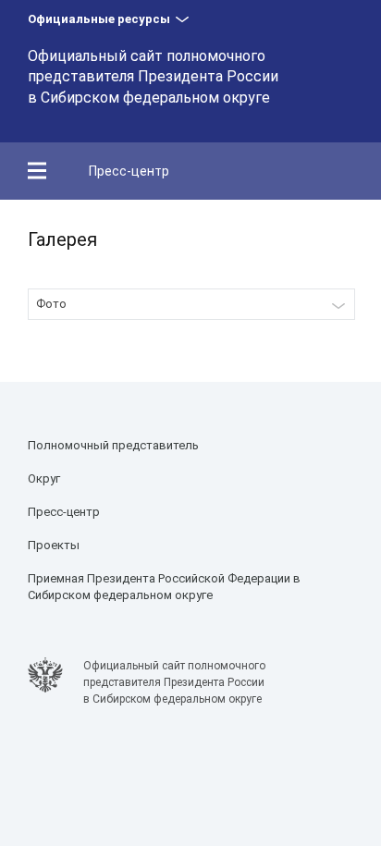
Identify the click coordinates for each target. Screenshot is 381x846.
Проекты (54, 545)
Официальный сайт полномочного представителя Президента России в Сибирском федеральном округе (153, 76)
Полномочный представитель (113, 445)
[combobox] (191, 304)
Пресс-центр (129, 171)
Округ (44, 478)
